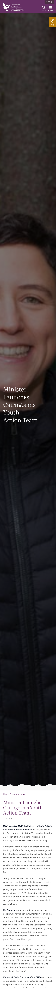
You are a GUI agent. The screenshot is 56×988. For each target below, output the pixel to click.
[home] (13, 6)
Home (5, 794)
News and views (17, 794)
